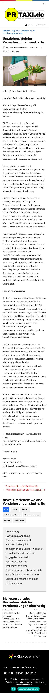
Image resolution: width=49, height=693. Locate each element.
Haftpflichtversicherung (12, 515)
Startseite (6, 31)
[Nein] (45, 684)
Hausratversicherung (32, 515)
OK (13, 689)
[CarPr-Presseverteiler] (4, 47)
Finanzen (25, 509)
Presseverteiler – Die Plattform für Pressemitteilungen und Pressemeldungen (25, 488)
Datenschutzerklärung (28, 689)
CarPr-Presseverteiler (18, 47)
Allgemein (15, 31)
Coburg (14, 509)
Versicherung (19, 520)
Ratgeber (7, 520)
